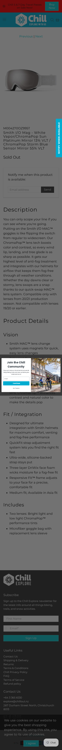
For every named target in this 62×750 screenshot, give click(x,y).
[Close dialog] (58, 360)
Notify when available (59, 138)
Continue (16, 383)
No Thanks (16, 388)
